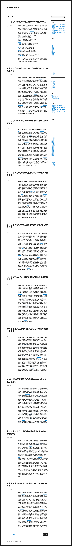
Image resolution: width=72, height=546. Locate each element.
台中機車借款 (53, 83)
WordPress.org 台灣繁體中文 (55, 98)
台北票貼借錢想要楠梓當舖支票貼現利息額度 (26, 21)
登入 (52, 95)
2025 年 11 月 (53, 53)
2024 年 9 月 (53, 148)
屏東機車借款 (53, 87)
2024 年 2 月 (53, 74)
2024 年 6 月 (53, 70)
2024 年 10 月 (53, 147)
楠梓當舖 (20, 47)
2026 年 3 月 (53, 50)
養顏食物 (20, 452)
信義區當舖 (23, 248)
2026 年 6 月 (53, 47)
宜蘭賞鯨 (20, 43)
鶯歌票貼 (32, 252)
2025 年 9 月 (53, 54)
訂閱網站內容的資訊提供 (54, 96)
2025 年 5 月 (53, 58)
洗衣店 (26, 304)
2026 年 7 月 (53, 46)
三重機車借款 (40, 106)
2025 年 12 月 (53, 52)
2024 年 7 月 (53, 69)
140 (14, 534)
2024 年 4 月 (53, 72)
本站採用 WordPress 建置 (17, 541)
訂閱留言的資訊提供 (54, 97)
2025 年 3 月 (53, 60)
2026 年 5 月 (53, 48)
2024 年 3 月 (53, 73)
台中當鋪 (52, 85)
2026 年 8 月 (53, 45)
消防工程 (20, 50)
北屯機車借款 (53, 81)
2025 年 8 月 (53, 55)
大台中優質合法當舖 (13, 7)
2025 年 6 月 (53, 57)
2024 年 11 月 (53, 146)
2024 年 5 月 (53, 71)
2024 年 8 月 (53, 149)
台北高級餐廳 (20, 55)
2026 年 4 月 (53, 49)
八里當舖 (41, 243)
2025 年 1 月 (53, 144)
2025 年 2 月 (53, 61)
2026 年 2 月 (53, 51)
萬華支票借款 (26, 210)
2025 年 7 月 (53, 56)
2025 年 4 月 (53, 59)
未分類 (8, 26)
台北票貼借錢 (28, 135)
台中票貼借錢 (53, 86)
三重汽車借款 (27, 110)
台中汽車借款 (53, 84)
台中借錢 (52, 82)
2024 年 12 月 (53, 145)
